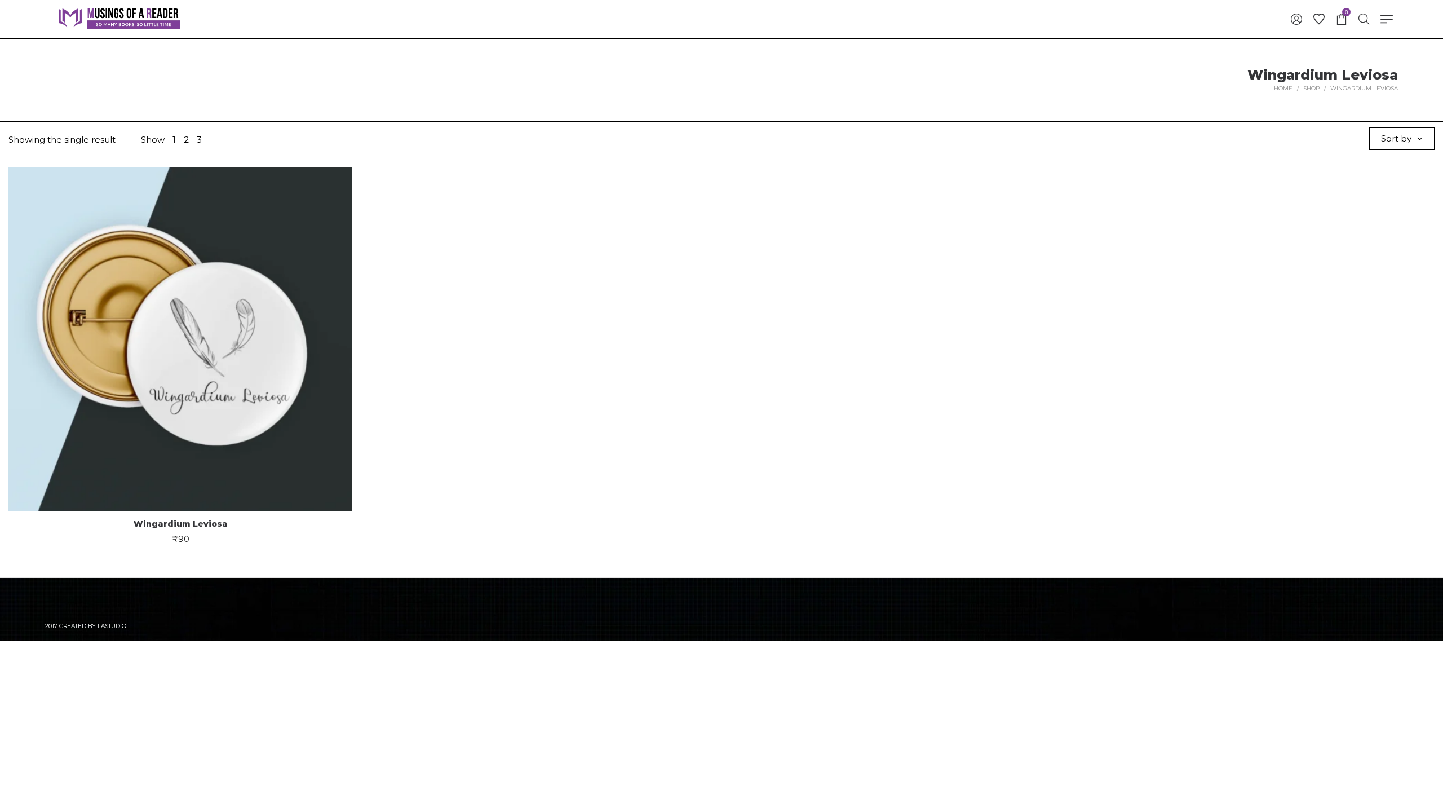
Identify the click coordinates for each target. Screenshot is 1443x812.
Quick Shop (181, 333)
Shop (1311, 88)
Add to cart (180, 375)
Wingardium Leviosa (181, 524)
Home (1283, 88)
